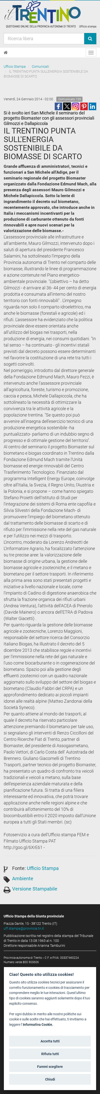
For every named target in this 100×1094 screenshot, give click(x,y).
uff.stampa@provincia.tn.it (24, 928)
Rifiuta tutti (50, 1054)
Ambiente (22, 878)
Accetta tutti (50, 1041)
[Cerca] (90, 38)
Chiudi (50, 1079)
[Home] (5, 52)
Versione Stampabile (34, 889)
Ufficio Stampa (15, 66)
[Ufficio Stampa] (50, 14)
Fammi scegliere (50, 1067)
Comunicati (40, 66)
